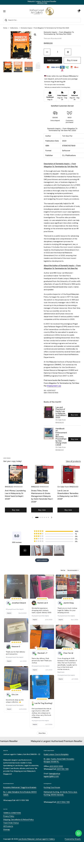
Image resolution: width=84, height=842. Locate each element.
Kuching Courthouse (52, 787)
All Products (8, 826)
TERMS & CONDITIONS (12, 813)
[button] (78, 11)
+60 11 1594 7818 (63, 802)
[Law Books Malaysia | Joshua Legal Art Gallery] (41, 11)
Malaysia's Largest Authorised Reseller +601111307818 (42, 2)
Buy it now (72, 60)
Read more (61, 672)
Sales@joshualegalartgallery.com (52, 775)
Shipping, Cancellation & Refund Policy (18, 819)
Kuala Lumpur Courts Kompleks (56, 754)
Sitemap (6, 829)
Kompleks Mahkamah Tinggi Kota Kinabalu (19, 787)
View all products (73, 461)
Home (5, 28)
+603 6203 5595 (56, 766)
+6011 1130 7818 (62, 769)
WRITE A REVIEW (42, 560)
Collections (14, 28)
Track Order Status (11, 823)
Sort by (63, 570)
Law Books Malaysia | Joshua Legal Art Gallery (36, 839)
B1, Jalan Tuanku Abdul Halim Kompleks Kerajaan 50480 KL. (59, 760)
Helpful (9, 613)
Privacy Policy (8, 816)
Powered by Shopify (73, 839)
